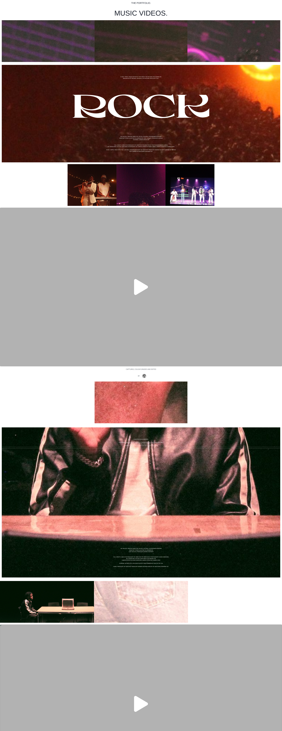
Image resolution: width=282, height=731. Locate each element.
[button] (141, 287)
